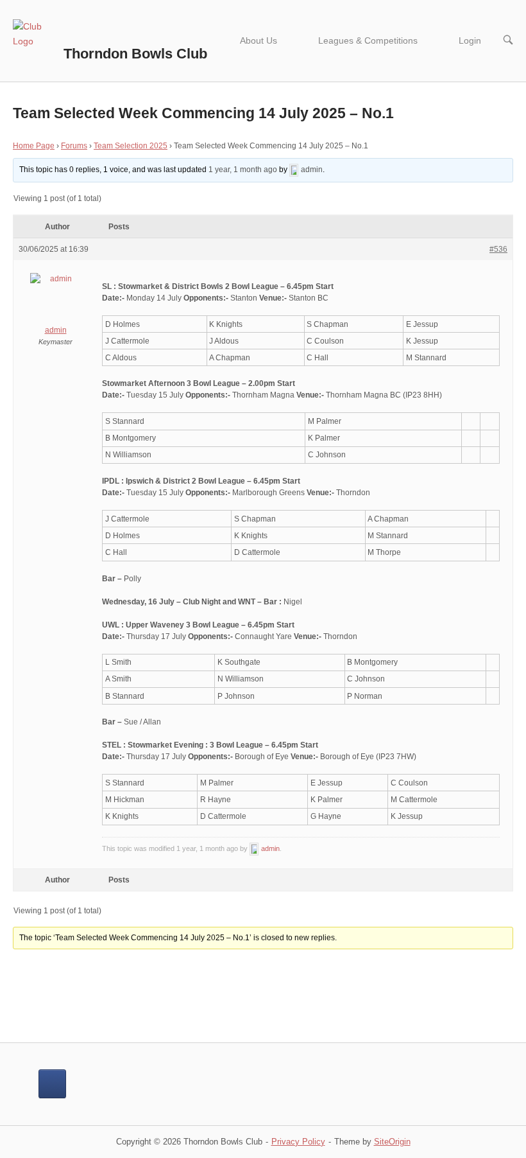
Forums (74, 145)
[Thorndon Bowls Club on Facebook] (52, 1083)
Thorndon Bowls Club (135, 54)
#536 (498, 249)
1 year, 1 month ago (242, 169)
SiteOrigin (392, 1141)
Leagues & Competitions (368, 41)
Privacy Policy (298, 1141)
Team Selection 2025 (130, 145)
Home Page (34, 145)
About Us (258, 41)
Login (470, 41)
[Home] (37, 40)
